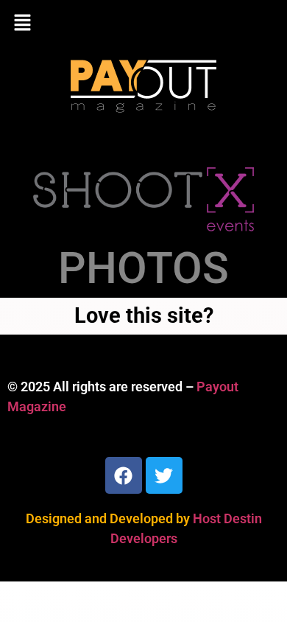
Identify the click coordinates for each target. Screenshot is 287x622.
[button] (143, 23)
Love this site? (143, 315)
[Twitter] (164, 475)
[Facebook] (123, 475)
